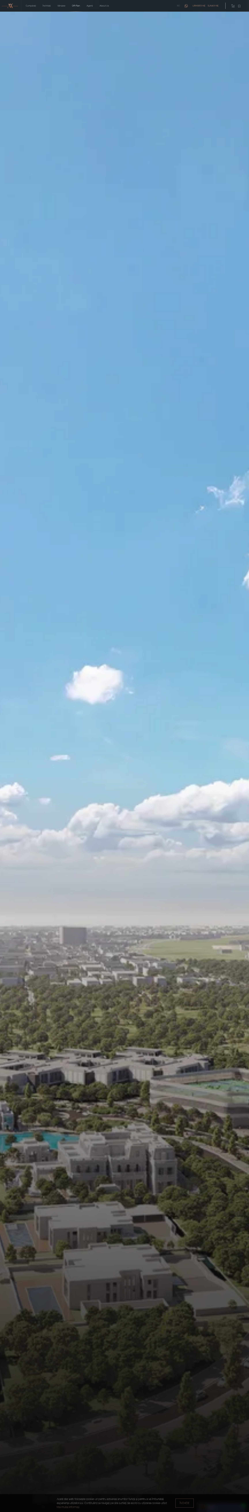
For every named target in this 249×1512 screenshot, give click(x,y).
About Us (104, 5)
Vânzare (61, 5)
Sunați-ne (213, 6)
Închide (184, 1503)
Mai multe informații (68, 1507)
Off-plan (76, 5)
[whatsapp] (186, 5)
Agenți (90, 5)
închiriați (47, 5)
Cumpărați (31, 5)
